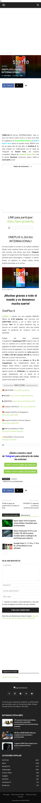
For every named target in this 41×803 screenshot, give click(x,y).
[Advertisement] (20, 29)
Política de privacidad (17, 794)
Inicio (2, 53)
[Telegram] (20, 694)
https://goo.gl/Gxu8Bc (10, 415)
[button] (38, 5)
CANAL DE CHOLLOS (27, 465)
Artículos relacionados (11, 515)
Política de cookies (31, 794)
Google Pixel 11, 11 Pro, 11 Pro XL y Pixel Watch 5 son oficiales (26, 545)
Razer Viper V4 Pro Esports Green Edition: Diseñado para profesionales (25, 523)
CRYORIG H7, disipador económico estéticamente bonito (31, 505)
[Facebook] (9, 694)
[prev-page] (3, 553)
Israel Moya (7, 75)
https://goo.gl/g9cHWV (10, 423)
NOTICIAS (9, 53)
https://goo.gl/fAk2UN (28, 407)
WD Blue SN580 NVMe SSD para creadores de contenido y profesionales (25, 735)
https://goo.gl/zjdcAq (20, 221)
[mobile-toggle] (3, 5)
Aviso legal (6, 794)
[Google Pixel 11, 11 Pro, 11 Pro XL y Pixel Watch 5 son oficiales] (7, 545)
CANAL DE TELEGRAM (27, 471)
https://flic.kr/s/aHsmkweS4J (12, 431)
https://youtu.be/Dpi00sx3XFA (24, 401)
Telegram (10, 456)
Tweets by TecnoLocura (10, 677)
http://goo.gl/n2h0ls (9, 440)
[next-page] (6, 553)
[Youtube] (32, 694)
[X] (26, 694)
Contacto (20, 797)
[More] (26, 85)
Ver (30, 166)
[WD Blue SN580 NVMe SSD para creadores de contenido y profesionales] (7, 735)
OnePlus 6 (14, 479)
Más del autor (25, 515)
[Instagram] (15, 693)
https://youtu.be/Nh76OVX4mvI (21, 396)
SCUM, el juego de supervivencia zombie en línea (10, 505)
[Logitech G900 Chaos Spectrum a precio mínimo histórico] (7, 746)
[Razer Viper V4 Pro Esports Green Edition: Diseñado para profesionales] (7, 523)
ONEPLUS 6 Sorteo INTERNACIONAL (13, 481)
